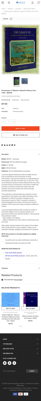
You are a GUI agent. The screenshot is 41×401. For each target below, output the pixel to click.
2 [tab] (21, 326)
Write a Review (25, 100)
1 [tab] (19, 326)
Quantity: (4, 118)
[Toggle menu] (2, 2)
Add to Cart (10, 308)
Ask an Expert (18, 279)
